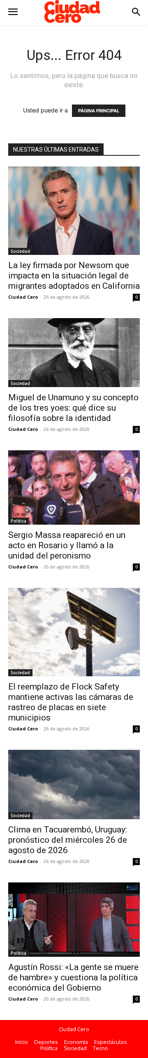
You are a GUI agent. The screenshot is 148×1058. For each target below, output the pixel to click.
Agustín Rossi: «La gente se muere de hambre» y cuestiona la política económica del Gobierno (73, 977)
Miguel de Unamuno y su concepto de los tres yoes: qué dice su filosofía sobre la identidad (73, 407)
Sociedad (20, 251)
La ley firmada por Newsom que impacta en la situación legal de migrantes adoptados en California (74, 275)
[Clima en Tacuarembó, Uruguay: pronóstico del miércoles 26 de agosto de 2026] (74, 784)
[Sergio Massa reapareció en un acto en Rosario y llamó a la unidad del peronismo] (74, 487)
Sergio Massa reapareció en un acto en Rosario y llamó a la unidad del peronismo (66, 545)
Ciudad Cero (23, 297)
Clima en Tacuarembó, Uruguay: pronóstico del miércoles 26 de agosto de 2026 (67, 840)
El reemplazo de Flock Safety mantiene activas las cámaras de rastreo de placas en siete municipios (70, 702)
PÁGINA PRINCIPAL (98, 111)
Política (18, 521)
